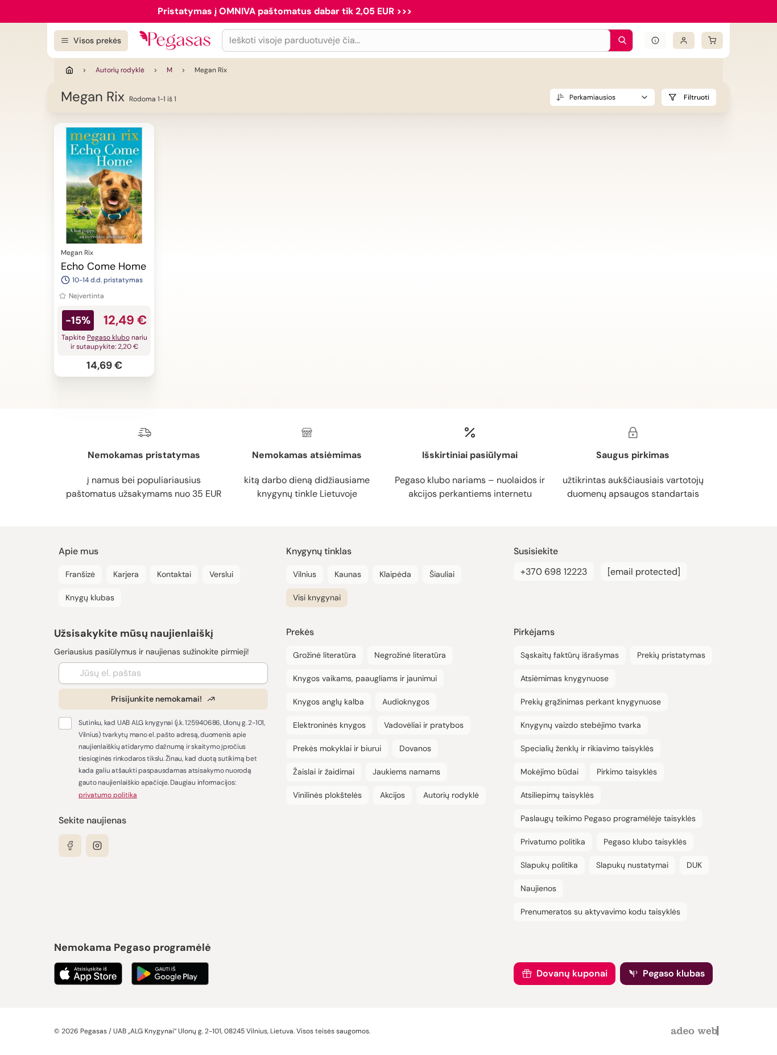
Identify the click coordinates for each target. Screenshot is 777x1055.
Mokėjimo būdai (549, 771)
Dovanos (415, 748)
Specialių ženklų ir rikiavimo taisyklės (587, 748)
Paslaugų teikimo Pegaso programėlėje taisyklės (608, 818)
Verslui (221, 574)
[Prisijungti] (684, 40)
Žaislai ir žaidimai (323, 771)
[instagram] (97, 845)
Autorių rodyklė (120, 70)
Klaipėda (395, 574)
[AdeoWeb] (696, 1031)
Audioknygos (405, 702)
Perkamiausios (592, 97)
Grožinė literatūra (324, 655)
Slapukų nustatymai (632, 865)
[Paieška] (619, 40)
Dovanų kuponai (571, 973)
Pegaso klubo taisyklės (645, 841)
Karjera (126, 574)
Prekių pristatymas (671, 655)
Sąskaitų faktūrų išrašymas (569, 655)
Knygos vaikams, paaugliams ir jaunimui (365, 678)
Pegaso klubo (108, 337)
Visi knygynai (317, 597)
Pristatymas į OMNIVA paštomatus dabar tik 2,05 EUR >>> (285, 11)
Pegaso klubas (674, 973)
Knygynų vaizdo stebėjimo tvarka (580, 725)
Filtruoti (696, 97)
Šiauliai (441, 574)
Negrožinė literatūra (410, 655)
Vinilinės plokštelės (327, 795)
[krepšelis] (712, 40)
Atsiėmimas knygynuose (564, 678)
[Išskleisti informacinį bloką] (655, 40)
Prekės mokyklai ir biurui (337, 748)
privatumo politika (107, 795)
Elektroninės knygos (329, 725)
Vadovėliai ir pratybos (424, 725)
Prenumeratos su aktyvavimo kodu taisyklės (600, 911)
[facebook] (70, 845)
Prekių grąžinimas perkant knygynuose (590, 702)
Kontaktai (174, 574)
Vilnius (304, 574)
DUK (694, 865)
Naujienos (538, 888)
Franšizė (80, 574)
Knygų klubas (89, 597)
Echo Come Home (103, 266)
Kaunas (347, 574)
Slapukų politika (549, 865)
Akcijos (392, 795)
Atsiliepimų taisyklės (557, 795)
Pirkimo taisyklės (627, 771)
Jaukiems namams (406, 771)
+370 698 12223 (553, 572)
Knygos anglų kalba (328, 702)
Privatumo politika (552, 841)
